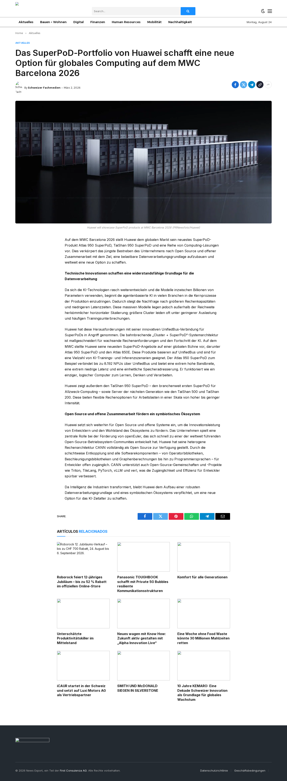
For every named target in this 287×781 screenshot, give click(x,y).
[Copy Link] (259, 84)
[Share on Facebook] (235, 84)
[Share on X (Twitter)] (243, 84)
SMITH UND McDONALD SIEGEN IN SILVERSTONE (137, 688)
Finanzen (97, 22)
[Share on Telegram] (251, 84)
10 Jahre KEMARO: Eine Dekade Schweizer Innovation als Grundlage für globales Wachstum (202, 693)
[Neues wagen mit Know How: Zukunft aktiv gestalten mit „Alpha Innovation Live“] (143, 613)
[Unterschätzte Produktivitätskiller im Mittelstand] (83, 613)
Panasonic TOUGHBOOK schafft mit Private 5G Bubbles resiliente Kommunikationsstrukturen (142, 584)
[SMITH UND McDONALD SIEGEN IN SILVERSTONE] (143, 665)
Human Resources (126, 22)
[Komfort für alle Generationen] (203, 557)
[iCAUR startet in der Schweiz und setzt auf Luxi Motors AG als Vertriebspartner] (83, 665)
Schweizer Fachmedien (44, 87)
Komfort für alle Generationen (202, 577)
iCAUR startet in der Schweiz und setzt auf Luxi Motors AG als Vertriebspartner (81, 690)
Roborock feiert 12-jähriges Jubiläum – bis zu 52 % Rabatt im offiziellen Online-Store (82, 581)
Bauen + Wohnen (53, 22)
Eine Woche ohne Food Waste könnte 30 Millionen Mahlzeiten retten (203, 638)
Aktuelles (26, 22)
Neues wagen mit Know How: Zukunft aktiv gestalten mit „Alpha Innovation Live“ (141, 638)
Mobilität (154, 22)
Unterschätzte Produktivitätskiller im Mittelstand (75, 638)
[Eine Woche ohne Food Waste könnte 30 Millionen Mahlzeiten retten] (203, 613)
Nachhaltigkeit (180, 22)
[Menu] (270, 11)
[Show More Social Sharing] (268, 84)
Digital (78, 22)
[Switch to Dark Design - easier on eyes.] (263, 11)
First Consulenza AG (73, 770)
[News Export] (30, 11)
